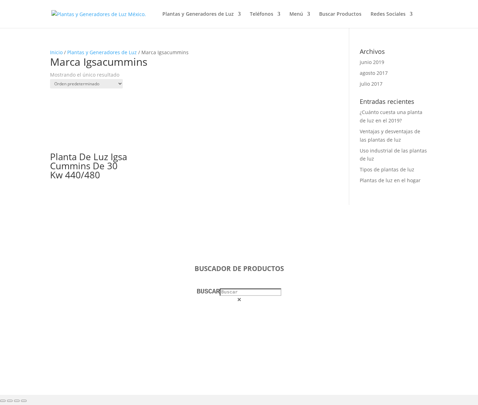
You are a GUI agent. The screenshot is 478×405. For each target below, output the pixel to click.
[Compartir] (17, 401)
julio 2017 (371, 83)
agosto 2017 (374, 73)
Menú (296, 14)
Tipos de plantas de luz (387, 169)
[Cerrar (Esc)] (24, 401)
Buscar (208, 292)
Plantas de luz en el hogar (390, 180)
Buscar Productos (340, 14)
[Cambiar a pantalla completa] (10, 401)
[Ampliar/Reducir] (3, 401)
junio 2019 (372, 62)
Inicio (56, 52)
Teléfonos (261, 14)
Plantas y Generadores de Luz (198, 14)
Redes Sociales (388, 14)
